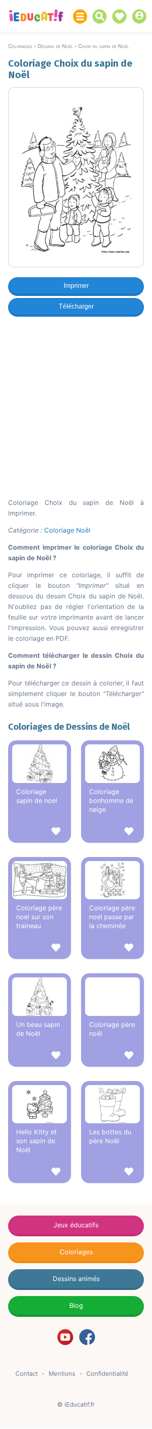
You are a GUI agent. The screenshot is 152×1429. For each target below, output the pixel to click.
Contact (26, 1373)
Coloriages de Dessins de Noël (69, 726)
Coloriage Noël (67, 530)
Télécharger (76, 306)
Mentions (62, 1373)
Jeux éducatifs (76, 1225)
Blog (76, 1305)
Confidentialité (107, 1373)
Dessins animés (76, 1279)
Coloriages (76, 1252)
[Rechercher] (101, 16)
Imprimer (76, 285)
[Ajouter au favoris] (39, 832)
